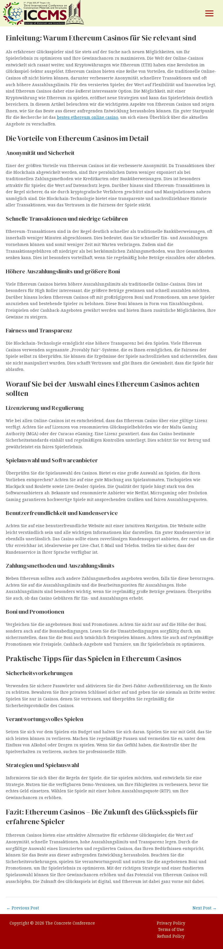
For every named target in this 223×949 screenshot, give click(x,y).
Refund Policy (171, 936)
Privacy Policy (171, 923)
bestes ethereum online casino (87, 117)
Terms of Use (171, 929)
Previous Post (22, 908)
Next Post (205, 908)
